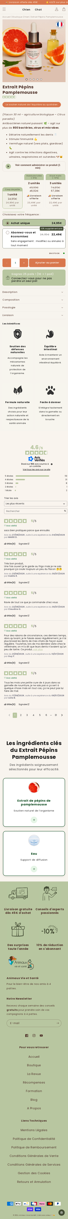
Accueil (6, 16)
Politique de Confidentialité (34, 1139)
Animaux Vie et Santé (27, 1215)
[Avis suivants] (62, 715)
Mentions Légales (34, 1130)
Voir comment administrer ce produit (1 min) (37, 166)
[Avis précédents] (9, 715)
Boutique (34, 1065)
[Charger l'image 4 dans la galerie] (37, 79)
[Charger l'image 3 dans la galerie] (34, 79)
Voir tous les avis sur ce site (36, 469)
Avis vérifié (11, 525)
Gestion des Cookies (34, 1173)
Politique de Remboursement (34, 1147)
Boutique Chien (20, 16)
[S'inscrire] (57, 1023)
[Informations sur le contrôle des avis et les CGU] (51, 464)
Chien (26, 9)
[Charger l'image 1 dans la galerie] (26, 79)
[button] (4, 9)
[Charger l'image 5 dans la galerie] (41, 79)
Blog (34, 1100)
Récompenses (34, 1082)
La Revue (34, 1074)
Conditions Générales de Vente (34, 1156)
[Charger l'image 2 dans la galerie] (30, 79)
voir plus (38, 649)
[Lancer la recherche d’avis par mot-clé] (65, 511)
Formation (34, 1091)
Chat (38, 9)
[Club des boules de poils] (61, 1212)
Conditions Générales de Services (33, 1165)
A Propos (34, 1108)
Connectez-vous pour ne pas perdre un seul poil (31, 279)
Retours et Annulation (34, 1182)
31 (56, 715)
